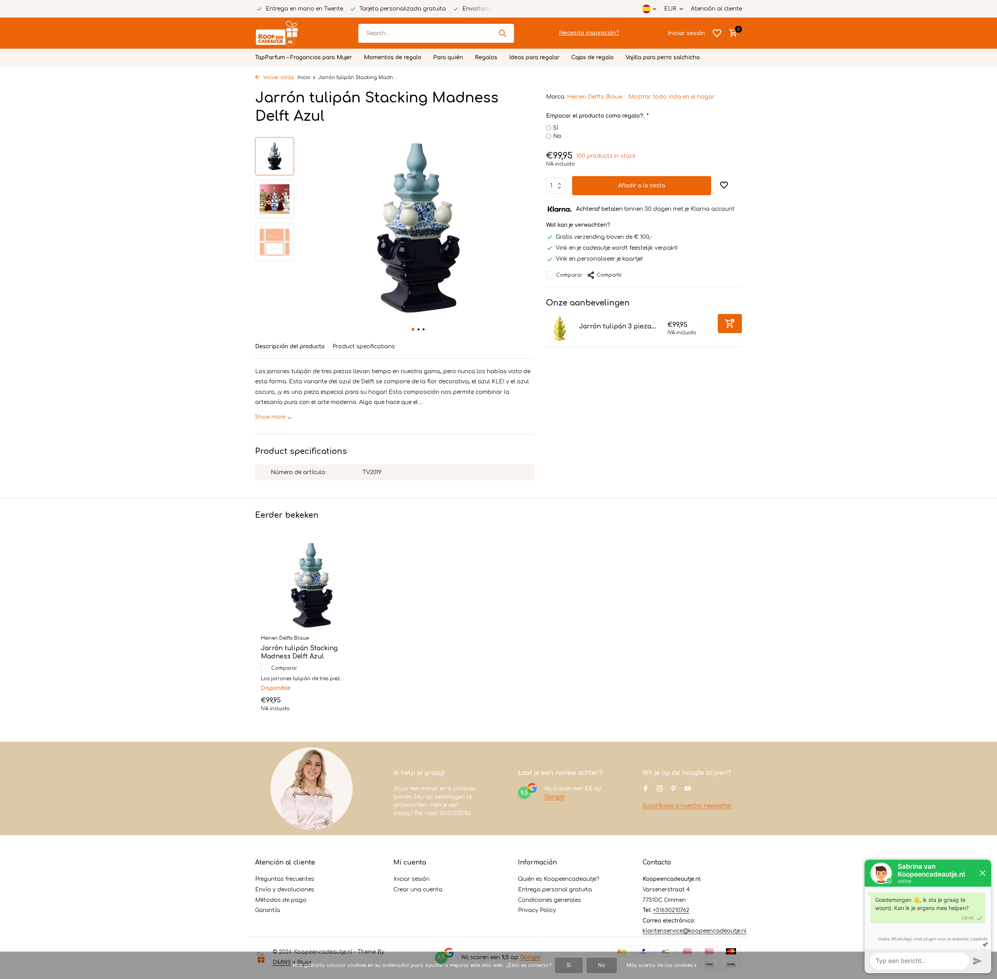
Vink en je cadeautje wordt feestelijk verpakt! (617, 248)
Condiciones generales (549, 900)
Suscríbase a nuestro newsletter (687, 806)
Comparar (569, 275)
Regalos (486, 57)
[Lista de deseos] (717, 33)
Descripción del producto (290, 346)
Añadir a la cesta (641, 186)
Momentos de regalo (392, 57)
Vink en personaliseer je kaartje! (599, 259)
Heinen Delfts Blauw (594, 97)
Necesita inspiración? (589, 33)
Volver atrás (278, 77)
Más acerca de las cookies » (661, 965)
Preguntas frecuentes (284, 879)
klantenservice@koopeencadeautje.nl (695, 931)
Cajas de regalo (592, 57)
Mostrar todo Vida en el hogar (671, 97)
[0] (731, 33)
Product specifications (364, 346)
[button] (413, 329)
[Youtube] (688, 789)
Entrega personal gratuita (555, 890)
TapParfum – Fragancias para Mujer (303, 57)
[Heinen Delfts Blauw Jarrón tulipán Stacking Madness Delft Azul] (311, 585)
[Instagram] (660, 789)
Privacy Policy (537, 910)
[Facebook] (646, 789)
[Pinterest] (674, 789)
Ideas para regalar (534, 57)
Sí (555, 128)
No (557, 136)
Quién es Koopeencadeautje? (558, 879)
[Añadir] (730, 323)
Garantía (267, 910)
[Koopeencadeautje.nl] (284, 33)
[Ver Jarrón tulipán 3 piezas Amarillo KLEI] (559, 328)
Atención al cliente (716, 9)
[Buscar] (502, 33)
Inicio (304, 77)
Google (554, 797)
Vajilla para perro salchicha (662, 57)
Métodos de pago (280, 900)
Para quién (448, 57)
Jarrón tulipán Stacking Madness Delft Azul (299, 652)
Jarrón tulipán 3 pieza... (617, 326)
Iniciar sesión (411, 879)
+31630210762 (671, 910)
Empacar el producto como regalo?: (597, 116)
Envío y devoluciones (284, 890)
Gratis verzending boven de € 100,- (604, 237)
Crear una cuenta (417, 890)
